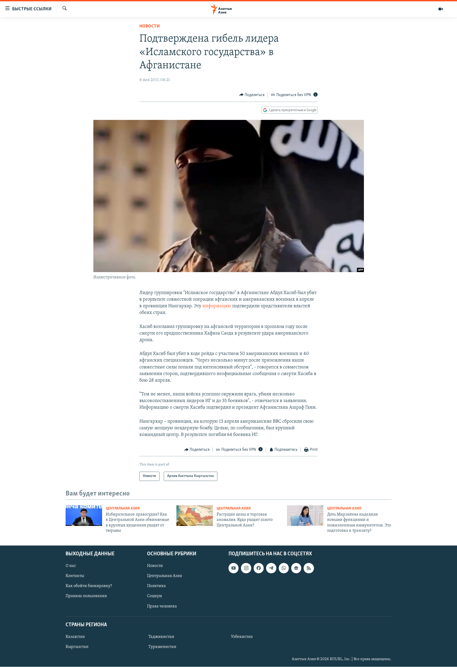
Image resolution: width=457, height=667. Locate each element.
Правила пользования (86, 596)
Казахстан (75, 637)
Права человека (162, 606)
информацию (217, 306)
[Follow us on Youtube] (234, 568)
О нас (71, 566)
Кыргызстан (77, 647)
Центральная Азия (123, 509)
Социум (154, 596)
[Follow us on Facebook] (259, 568)
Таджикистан (161, 637)
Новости (149, 26)
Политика (156, 586)
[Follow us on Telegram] (271, 568)
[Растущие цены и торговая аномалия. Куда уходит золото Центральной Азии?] (194, 515)
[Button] (252, 95)
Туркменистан (162, 647)
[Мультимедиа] (441, 9)
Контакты (75, 576)
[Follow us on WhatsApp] (284, 568)
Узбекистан (242, 637)
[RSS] (309, 568)
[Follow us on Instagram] (246, 568)
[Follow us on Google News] (296, 568)
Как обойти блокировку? (89, 586)
